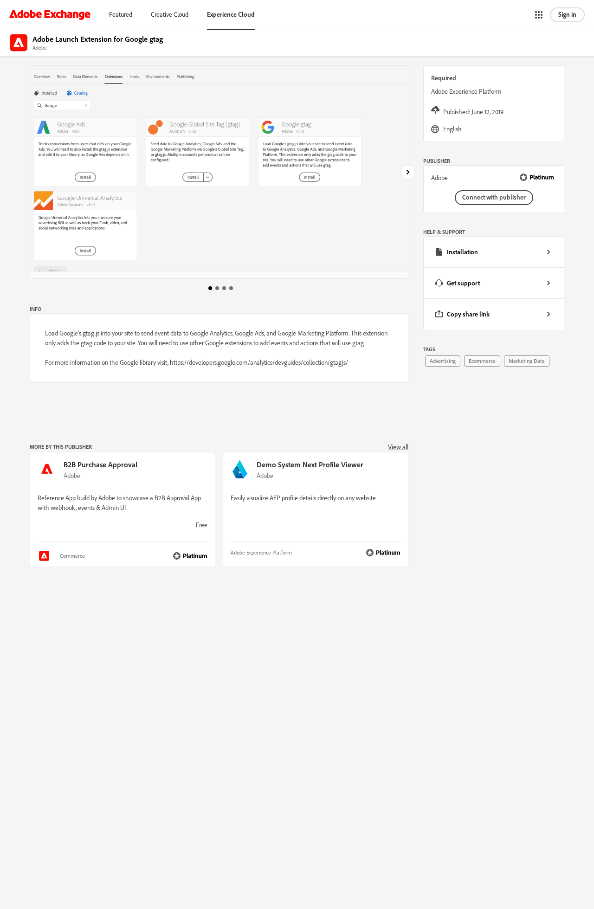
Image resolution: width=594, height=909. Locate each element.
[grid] (494, 283)
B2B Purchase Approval (100, 464)
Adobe (72, 475)
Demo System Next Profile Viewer (310, 464)
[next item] (407, 172)
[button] (538, 14)
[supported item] (45, 555)
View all (398, 447)
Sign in (567, 14)
